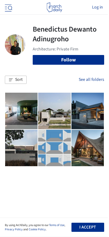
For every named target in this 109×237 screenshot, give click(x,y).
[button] (16, 80)
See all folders (91, 80)
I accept (87, 227)
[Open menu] (8, 7)
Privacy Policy (14, 229)
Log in (97, 7)
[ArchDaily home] (54, 7)
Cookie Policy (37, 229)
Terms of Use (56, 225)
